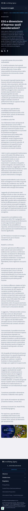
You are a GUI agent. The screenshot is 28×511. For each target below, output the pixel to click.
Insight (6, 13)
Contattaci (14, 469)
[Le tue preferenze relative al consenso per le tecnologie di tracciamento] (2, 508)
